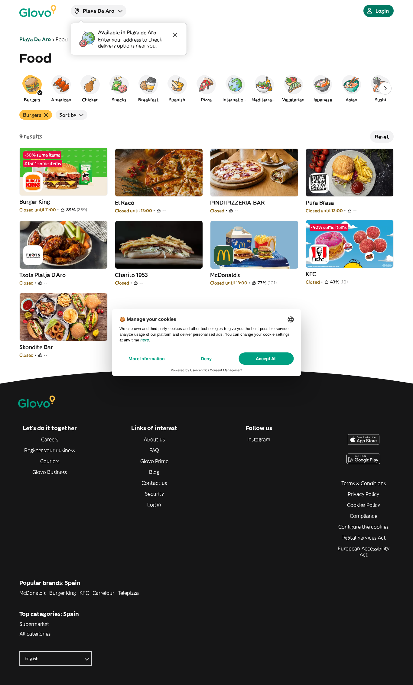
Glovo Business (49, 472)
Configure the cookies (363, 527)
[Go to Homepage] (37, 11)
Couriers (49, 461)
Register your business (49, 450)
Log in (154, 505)
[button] (32, 88)
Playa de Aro (35, 39)
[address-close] (175, 35)
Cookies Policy (363, 505)
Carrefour (103, 593)
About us (154, 439)
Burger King (62, 593)
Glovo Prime (154, 461)
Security (154, 494)
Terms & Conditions (363, 483)
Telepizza (128, 593)
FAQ (154, 450)
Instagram (258, 439)
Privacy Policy (363, 494)
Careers (49, 439)
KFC (84, 593)
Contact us (154, 483)
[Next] (385, 88)
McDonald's (32, 593)
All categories (34, 634)
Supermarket (34, 624)
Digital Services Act (363, 538)
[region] (206, 88)
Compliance (363, 516)
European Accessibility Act (363, 551)
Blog (154, 472)
